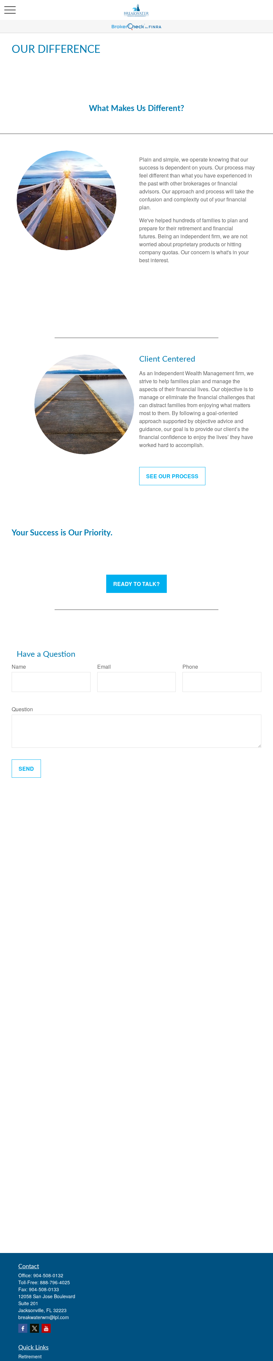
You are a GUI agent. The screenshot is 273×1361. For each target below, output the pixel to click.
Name (19, 666)
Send (26, 768)
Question (22, 709)
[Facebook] (22, 1328)
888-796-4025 (55, 1282)
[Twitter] (34, 1328)
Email (104, 666)
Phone (190, 666)
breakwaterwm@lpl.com (43, 1317)
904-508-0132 (48, 1275)
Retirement (30, 1356)
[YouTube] (46, 1328)
